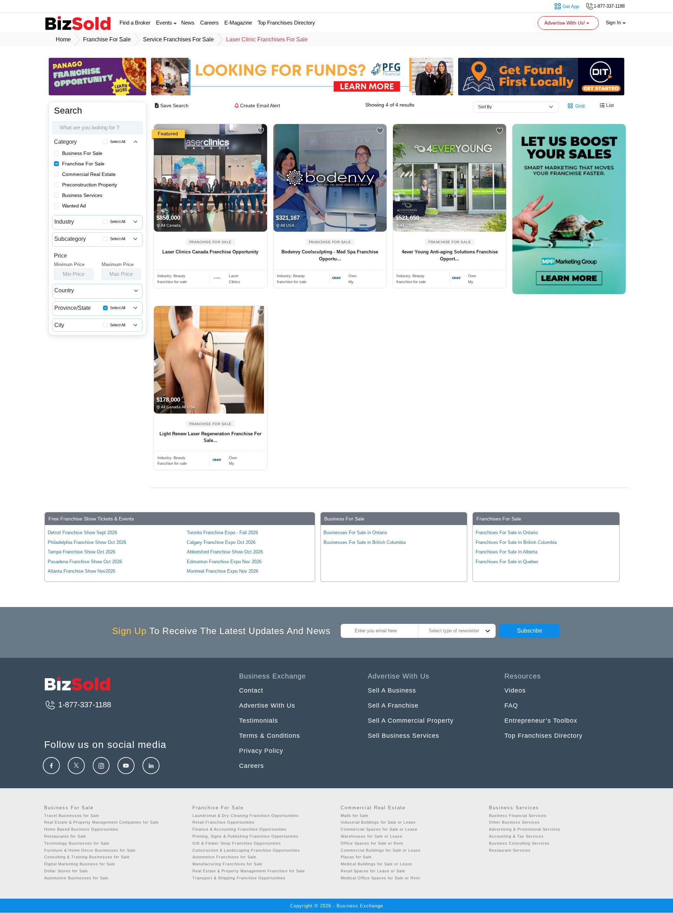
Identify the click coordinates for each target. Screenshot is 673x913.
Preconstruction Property (89, 185)
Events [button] (165, 23)
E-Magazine (238, 23)
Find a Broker (135, 23)
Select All (117, 141)
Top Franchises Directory (286, 23)
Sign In (614, 22)
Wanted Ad (74, 206)
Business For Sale (82, 153)
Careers (209, 23)
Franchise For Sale (83, 163)
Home (63, 39)
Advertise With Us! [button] (565, 23)
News (188, 23)
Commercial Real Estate (89, 174)
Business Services (82, 195)
